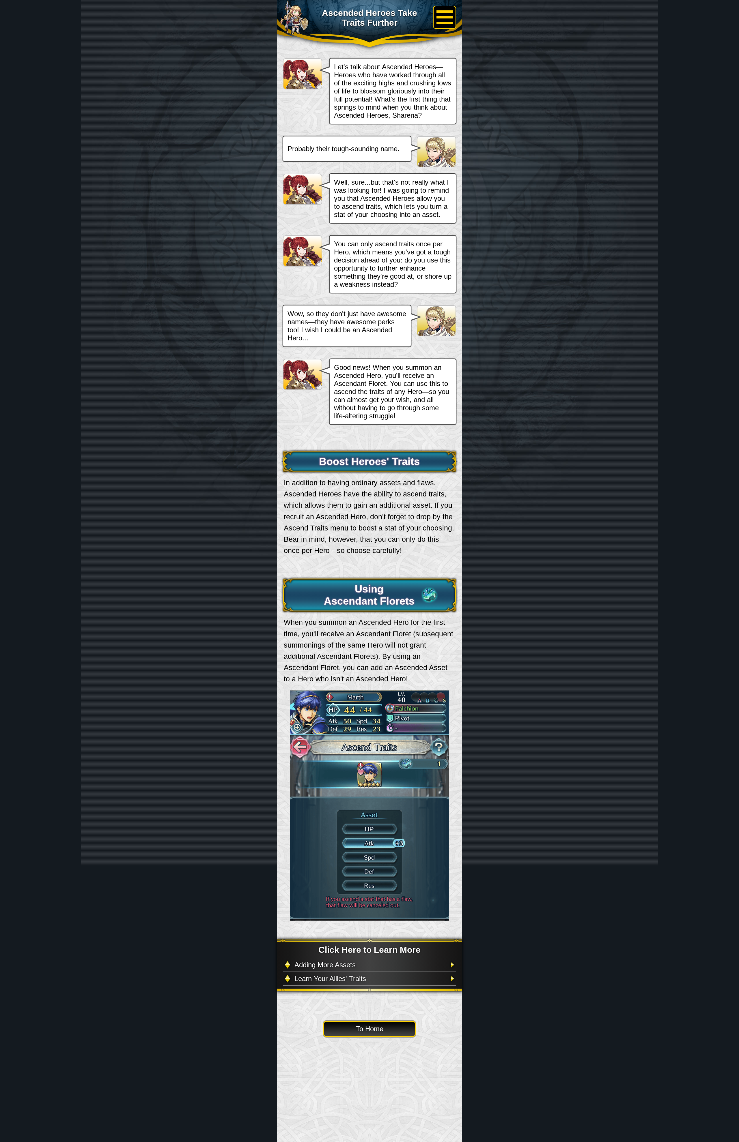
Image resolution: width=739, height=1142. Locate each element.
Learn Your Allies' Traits (330, 978)
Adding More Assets (325, 965)
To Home (369, 1029)
